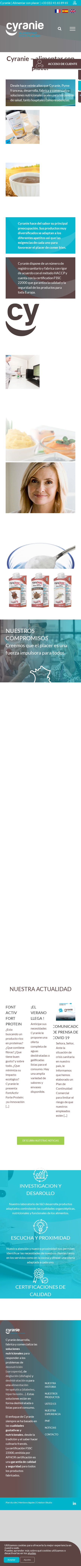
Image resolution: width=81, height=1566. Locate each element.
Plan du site (11, 1502)
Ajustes (27, 1559)
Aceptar (11, 1559)
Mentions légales (26, 1502)
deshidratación (16, 1380)
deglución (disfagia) (18, 1376)
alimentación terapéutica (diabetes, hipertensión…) (20, 1389)
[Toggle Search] (59, 28)
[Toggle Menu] (73, 28)
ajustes (32, 1553)
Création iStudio (44, 1502)
